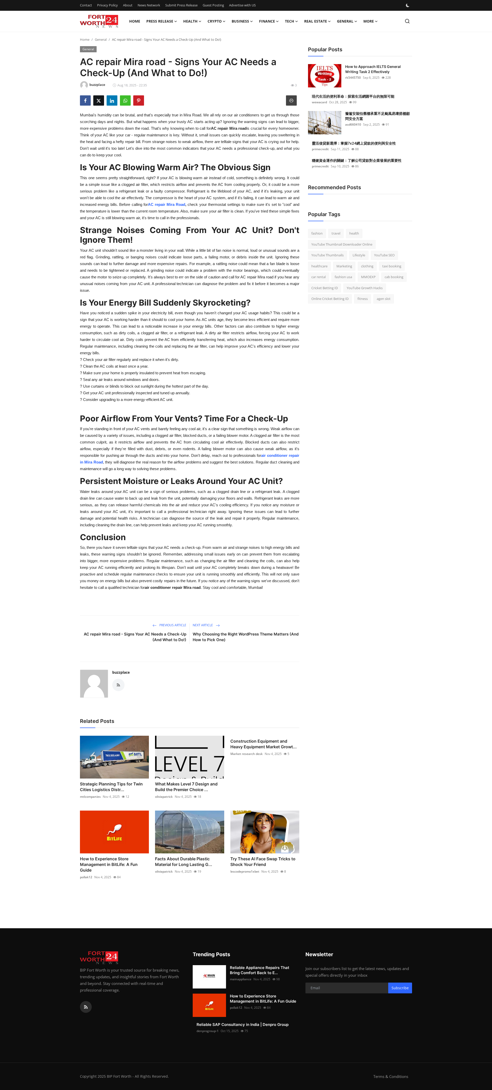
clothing (367, 266)
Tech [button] (289, 21)
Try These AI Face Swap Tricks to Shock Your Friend (262, 861)
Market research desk (246, 754)
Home (134, 21)
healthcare (319, 266)
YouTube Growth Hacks (365, 288)
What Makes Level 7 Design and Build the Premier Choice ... (186, 786)
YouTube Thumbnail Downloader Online (341, 244)
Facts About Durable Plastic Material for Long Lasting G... (183, 861)
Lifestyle (359, 255)
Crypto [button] (215, 21)
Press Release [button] (159, 21)
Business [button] (240, 21)
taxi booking (391, 266)
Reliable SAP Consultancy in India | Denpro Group (243, 1024)
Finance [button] (267, 21)
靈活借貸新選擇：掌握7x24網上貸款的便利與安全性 (354, 143)
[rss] (86, 1007)
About (127, 5)
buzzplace (121, 672)
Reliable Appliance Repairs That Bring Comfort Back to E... (259, 970)
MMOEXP (368, 277)
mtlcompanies (90, 796)
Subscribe (400, 987)
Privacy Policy (107, 5)
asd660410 (353, 124)
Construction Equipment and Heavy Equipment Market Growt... (263, 744)
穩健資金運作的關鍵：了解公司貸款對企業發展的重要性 (357, 160)
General (101, 39)
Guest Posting (213, 5)
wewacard (319, 102)
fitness (362, 298)
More (368, 21)
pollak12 (86, 877)
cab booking (394, 277)
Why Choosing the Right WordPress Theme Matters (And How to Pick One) (246, 637)
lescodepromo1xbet (244, 871)
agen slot (384, 298)
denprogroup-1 (208, 1031)
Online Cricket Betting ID (329, 298)
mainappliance (240, 979)
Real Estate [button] (315, 21)
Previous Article (172, 625)
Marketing (344, 266)
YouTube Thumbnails (327, 255)
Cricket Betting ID (324, 288)
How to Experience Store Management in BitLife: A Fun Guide (109, 864)
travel (336, 233)
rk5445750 (353, 77)
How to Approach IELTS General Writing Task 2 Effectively (373, 69)
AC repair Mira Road (166, 204)
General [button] (345, 21)
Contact (86, 5)
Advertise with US (242, 5)
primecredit (320, 149)
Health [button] (190, 21)
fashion (317, 233)
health (354, 233)
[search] (407, 21)
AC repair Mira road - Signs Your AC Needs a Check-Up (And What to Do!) (135, 637)
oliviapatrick (164, 796)
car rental (318, 277)
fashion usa (343, 277)
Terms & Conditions (390, 1076)
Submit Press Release (181, 5)
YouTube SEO (384, 255)
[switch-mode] (408, 5)
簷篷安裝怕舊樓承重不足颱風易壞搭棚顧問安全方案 (377, 116)
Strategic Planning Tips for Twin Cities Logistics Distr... (111, 786)
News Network (149, 5)
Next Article (203, 625)
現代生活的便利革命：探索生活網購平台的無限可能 (353, 96)
